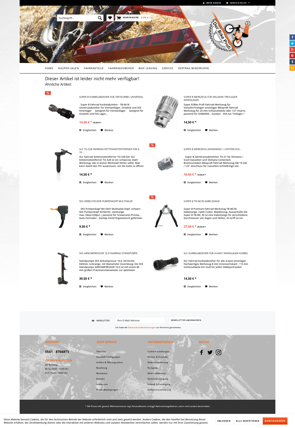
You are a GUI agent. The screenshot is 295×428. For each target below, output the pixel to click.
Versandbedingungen (107, 389)
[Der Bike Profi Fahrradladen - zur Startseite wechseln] (229, 34)
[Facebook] (201, 353)
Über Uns (101, 351)
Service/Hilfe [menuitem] (238, 3)
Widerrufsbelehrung (158, 362)
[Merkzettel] (110, 18)
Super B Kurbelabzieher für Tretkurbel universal (111, 96)
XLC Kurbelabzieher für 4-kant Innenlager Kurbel (216, 253)
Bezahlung (101, 367)
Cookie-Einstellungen (158, 351)
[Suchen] (99, 18)
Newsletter (102, 373)
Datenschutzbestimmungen (142, 327)
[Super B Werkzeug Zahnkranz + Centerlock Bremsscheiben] (165, 163)
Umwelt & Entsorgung (159, 384)
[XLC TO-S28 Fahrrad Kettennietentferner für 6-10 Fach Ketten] (61, 163)
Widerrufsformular (157, 373)
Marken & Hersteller (158, 356)
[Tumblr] (292, 62)
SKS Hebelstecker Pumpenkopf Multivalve (106, 201)
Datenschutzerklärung (159, 389)
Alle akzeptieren (247, 420)
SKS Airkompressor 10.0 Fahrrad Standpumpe (108, 253)
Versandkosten (139, 406)
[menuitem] (212, 3)
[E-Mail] (292, 68)
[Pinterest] (292, 55)
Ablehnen (224, 420)
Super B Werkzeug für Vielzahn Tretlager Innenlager (210, 98)
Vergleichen (89, 130)
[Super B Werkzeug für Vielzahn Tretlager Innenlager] (165, 111)
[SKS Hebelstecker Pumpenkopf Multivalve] (61, 216)
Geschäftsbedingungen (108, 356)
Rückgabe (153, 367)
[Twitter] (210, 353)
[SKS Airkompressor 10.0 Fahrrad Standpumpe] (61, 268)
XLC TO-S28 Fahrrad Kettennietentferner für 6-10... (109, 151)
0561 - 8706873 (57, 351)
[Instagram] (218, 353)
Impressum (102, 384)
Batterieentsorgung (158, 378)
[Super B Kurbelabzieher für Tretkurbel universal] (61, 111)
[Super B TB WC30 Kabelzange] (165, 216)
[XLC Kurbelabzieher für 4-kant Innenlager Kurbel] (165, 268)
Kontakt (100, 378)
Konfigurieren (275, 420)
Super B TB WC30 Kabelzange (202, 201)
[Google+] (292, 49)
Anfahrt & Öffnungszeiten (109, 362)
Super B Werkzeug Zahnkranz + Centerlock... (213, 149)
